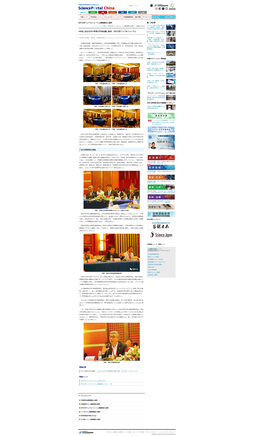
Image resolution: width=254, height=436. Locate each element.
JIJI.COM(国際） (153, 270)
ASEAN (93, 12)
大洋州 (132, 12)
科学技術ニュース (96, 17)
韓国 (122, 12)
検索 (151, 5)
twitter (163, 8)
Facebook (160, 8)
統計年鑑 (138, 17)
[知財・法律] (161, 197)
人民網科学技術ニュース (155, 249)
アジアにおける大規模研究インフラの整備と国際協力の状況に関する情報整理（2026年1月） (163, 122)
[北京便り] (161, 157)
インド (113, 12)
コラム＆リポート (109, 17)
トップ (94, 26)
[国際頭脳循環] (161, 214)
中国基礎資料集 (128, 17)
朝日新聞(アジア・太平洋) (155, 259)
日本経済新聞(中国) (153, 254)
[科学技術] (161, 167)
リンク (119, 17)
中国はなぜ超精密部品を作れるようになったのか (161, 172)
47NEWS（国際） (153, 275)
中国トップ (83, 17)
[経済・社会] (161, 177)
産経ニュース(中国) (153, 257)
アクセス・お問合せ (112, 432)
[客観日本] (161, 225)
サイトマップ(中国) (138, 432)
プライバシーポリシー (151, 432)
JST (85, 432)
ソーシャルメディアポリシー (167, 432)
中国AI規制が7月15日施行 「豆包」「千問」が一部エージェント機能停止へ (161, 201)
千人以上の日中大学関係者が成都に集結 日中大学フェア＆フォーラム (117, 371)
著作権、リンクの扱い (125, 432)
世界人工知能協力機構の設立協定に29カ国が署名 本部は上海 (161, 162)
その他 (142, 12)
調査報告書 (155, 17)
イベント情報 (163, 17)
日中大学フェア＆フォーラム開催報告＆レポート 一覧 (96, 384)
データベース (147, 17)
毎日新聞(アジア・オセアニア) (156, 262)
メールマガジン (166, 8)
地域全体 (82, 12)
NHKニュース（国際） (154, 272)
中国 (102, 12)
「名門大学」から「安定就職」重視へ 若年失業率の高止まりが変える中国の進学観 (161, 191)
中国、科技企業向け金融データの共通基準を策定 (161, 181)
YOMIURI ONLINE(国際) (155, 264)
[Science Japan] (161, 234)
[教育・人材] (161, 187)
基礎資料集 (172, 17)
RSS (156, 8)
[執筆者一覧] (161, 206)
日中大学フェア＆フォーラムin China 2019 (93, 381)
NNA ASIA (151, 267)
